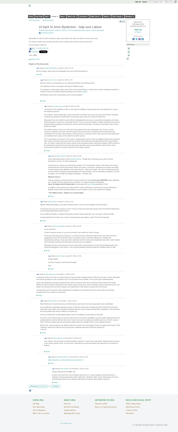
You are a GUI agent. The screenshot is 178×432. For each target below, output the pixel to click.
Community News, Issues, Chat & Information (88, 30)
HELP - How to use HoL (41, 413)
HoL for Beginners (39, 410)
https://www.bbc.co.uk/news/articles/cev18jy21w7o (66, 360)
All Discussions (34, 20)
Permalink (38, 68)
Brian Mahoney (50, 274)
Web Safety (130, 413)
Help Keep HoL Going (72, 413)
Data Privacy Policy (133, 407)
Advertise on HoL (101, 404)
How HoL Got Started (71, 407)
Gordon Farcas (58, 106)
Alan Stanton (61, 156)
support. (85, 92)
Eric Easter (50, 30)
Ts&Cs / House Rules (133, 404)
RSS (30, 390)
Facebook (34, 52)
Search (175, 2)
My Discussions (48, 20)
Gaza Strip (91, 184)
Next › (57, 386)
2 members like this (42, 48)
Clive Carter (53, 80)
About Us (67, 404)
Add (123, 21)
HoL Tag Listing (38, 407)
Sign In (144, 2)
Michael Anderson (62, 357)
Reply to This (34, 59)
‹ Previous (33, 386)
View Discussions (47, 33)
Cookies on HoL (131, 410)
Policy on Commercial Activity (106, 407)
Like (33, 48)
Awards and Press (70, 410)
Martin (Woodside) (51, 68)
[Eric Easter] (33, 32)
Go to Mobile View (66, 423)
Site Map (36, 404)
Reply (39, 74)
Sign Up (138, 2)
